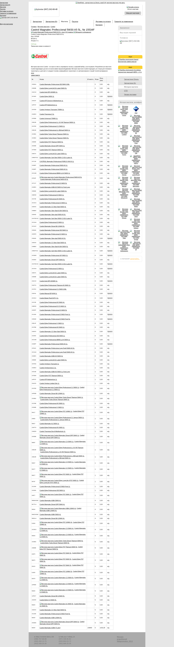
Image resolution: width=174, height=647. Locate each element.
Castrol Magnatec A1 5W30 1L (49, 423)
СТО (126, 91)
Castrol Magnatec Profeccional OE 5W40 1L (54, 230)
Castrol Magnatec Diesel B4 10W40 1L (52, 393)
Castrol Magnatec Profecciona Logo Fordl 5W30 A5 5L (57, 348)
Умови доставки (130, 94)
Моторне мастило (44, 26)
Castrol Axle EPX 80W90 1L (49, 92)
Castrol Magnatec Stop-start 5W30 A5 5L (53, 214)
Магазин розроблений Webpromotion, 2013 (125, 639)
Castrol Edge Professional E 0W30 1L (52, 222)
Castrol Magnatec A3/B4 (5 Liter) (50, 628)
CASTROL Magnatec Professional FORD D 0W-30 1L (57, 161)
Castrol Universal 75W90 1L (49, 118)
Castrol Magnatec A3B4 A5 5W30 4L (51, 356)
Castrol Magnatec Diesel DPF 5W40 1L (52, 146)
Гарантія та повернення (8, 13)
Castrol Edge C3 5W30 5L (48, 600)
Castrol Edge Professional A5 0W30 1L (52, 427)
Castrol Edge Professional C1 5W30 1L (52, 126)
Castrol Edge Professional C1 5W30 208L (53, 289)
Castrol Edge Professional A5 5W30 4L (52, 199)
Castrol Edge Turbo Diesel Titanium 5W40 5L (54, 138)
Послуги (2, 9)
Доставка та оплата (6, 11)
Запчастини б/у (5, 5)
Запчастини (4, 3)
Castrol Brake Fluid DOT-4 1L (49, 298)
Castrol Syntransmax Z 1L (48, 368)
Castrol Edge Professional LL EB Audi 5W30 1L (55, 130)
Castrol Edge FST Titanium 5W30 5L (51, 142)
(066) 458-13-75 (40, 641)
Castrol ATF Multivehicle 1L (48, 105)
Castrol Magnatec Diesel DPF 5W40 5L (52, 260)
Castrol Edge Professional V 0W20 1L (52, 323)
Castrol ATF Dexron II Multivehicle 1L (51, 101)
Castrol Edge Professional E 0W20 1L (52, 195)
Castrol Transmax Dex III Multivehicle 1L (52, 431)
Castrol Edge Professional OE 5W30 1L (52, 336)
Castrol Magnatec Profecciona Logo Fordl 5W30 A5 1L (57, 352)
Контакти (3, 15)
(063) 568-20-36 (40, 643)
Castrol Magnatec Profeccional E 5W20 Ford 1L (55, 314)
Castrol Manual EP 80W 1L (48, 293)
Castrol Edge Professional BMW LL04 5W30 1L (55, 173)
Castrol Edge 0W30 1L (47, 96)
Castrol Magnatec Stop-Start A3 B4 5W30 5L (54, 211)
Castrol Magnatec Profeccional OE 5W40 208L (55, 84)
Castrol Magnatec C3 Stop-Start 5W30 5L (53, 331)
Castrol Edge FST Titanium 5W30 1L (51, 150)
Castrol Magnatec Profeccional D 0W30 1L (53, 203)
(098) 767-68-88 (40, 639)
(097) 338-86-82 (65, 639)
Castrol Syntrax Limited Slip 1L (49, 383)
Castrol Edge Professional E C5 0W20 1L (53, 306)
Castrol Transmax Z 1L (47, 114)
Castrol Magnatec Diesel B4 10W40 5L (52, 226)
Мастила (3, 7)
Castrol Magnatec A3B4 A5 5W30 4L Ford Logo (55, 187)
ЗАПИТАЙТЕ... (135, 259)
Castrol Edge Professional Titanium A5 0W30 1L (55, 285)
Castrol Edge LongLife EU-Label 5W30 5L (53, 88)
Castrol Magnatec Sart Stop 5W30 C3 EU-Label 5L (56, 218)
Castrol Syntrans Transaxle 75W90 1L (52, 109)
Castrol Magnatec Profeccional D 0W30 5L (53, 183)
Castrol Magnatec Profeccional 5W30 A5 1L (54, 165)
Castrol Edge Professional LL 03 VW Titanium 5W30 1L (57, 122)
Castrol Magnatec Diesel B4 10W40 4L (52, 518)
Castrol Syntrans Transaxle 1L (49, 364)
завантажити (35, 75)
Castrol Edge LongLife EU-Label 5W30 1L (53, 154)
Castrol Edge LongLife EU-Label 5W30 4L (53, 191)
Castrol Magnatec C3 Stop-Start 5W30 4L (53, 207)
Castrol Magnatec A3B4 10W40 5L (51, 618)
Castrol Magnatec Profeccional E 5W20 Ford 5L (55, 319)
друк (32, 73)
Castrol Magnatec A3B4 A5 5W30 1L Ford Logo (55, 372)
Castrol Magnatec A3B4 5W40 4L (50, 500)
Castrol (53, 26)
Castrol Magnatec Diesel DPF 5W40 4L (52, 504)
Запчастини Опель (131, 79)
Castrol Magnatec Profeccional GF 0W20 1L (54, 255)
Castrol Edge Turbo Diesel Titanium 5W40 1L (54, 134)
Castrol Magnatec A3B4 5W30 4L (50, 514)
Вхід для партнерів (6, 24)
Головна (34, 26)
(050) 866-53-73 (65, 641)
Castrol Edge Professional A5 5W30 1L (52, 327)
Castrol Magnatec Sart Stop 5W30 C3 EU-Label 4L (56, 157)
